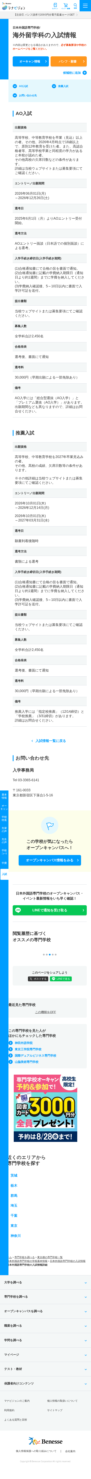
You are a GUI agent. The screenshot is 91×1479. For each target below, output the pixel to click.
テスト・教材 (13, 1369)
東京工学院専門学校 (28, 1049)
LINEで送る (63, 978)
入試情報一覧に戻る (51, 741)
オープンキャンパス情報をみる (49, 860)
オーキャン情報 (29, 61)
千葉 (14, 1215)
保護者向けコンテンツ (19, 1383)
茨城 (14, 1175)
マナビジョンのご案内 (17, 1400)
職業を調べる (13, 1325)
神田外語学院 (24, 1043)
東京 (14, 1225)
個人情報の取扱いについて (62, 1400)
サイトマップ (54, 1410)
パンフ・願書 (68, 61)
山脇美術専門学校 (27, 1061)
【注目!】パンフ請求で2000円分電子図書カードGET (44, 14)
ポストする (40, 978)
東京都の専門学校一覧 (50, 1257)
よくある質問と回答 (15, 1419)
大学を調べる (13, 1282)
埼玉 (14, 1205)
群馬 (14, 1195)
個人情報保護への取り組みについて (36, 1451)
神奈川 (16, 1236)
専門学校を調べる (24, 1257)
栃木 (14, 1185)
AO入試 (23, 86)
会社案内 (70, 1451)
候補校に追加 (72, 72)
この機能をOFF (45, 1012)
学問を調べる (13, 1340)
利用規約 (9, 1410)
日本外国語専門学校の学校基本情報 (27, 1261)
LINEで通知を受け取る (49, 910)
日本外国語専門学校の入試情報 (67, 1261)
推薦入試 (63, 86)
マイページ (11, 1354)
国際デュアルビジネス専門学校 (35, 1055)
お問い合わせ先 (28, 95)
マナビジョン (13, 7)
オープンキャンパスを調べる (23, 1311)
